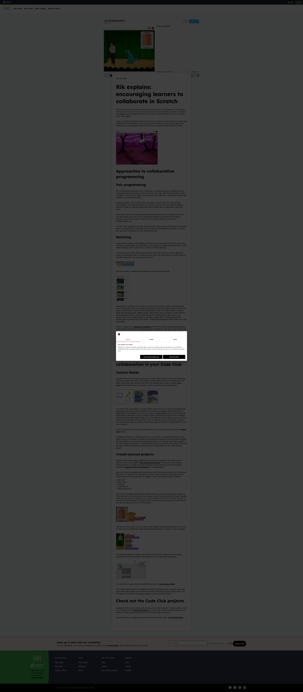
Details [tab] (151, 339)
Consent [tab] (127, 339)
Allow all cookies (174, 357)
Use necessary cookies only (151, 357)
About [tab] (175, 339)
